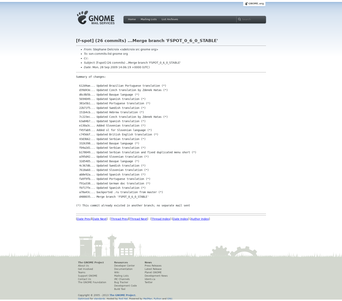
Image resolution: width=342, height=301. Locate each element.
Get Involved (85, 269)
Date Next (99, 218)
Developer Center (124, 265)
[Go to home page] (101, 25)
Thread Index (160, 218)
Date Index (180, 218)
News (148, 262)
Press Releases (153, 265)
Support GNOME (87, 275)
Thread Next (138, 218)
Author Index (200, 218)
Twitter (149, 282)
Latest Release (153, 269)
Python (158, 298)
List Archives (170, 19)
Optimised (83, 298)
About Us (83, 265)
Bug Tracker (121, 282)
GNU (169, 298)
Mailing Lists (149, 19)
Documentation (123, 269)
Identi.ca (150, 279)
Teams (81, 272)
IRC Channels (122, 279)
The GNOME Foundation (92, 282)
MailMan (147, 298)
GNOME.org (256, 3)
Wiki (116, 272)
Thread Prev (119, 218)
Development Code (125, 285)
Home (132, 19)
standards (99, 298)
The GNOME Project (91, 262)
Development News (156, 275)
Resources (121, 262)
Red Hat (123, 298)
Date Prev (84, 218)
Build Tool (119, 289)
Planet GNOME (153, 272)
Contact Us (84, 279)
